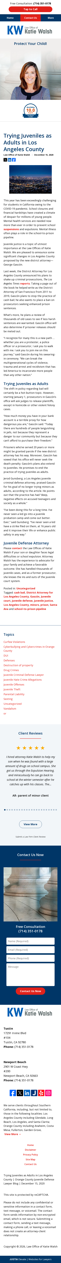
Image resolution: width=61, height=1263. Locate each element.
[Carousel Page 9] (24, 809)
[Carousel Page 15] (39, 809)
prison (44, 604)
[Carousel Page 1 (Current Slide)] (5, 809)
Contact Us (30, 17)
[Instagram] (48, 1093)
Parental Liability (14, 694)
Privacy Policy (30, 1154)
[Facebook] (13, 1093)
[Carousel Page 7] (19, 809)
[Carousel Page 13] (34, 809)
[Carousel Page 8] (22, 809)
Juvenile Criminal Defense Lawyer (24, 674)
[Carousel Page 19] (49, 809)
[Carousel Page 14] (36, 809)
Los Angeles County (16, 604)
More (51, 17)
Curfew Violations (14, 642)
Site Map (30, 1159)
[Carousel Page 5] (14, 809)
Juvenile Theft (12, 689)
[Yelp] (41, 1093)
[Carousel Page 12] (31, 809)
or (5, 713)
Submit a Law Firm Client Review (31, 836)
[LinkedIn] (27, 1093)
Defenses (9, 660)
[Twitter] (20, 1093)
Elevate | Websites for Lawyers (30, 1259)
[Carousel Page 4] (12, 809)
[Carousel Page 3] (10, 809)
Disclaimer (30, 1149)
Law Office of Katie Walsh (42, 1246)
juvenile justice (43, 600)
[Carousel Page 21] (53, 809)
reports (25, 283)
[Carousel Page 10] (27, 809)
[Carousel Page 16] (41, 809)
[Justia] (34, 1093)
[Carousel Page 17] (44, 809)
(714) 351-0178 (23, 1047)
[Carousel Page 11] (29, 809)
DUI (6, 655)
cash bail (19, 592)
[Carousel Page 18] (46, 809)
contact (17, 548)
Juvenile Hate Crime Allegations (23, 679)
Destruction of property (18, 665)
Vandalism (10, 708)
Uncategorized (25, 588)
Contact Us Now (30, 991)
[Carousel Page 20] (51, 809)
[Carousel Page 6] (17, 809)
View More (30, 824)
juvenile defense (22, 600)
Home (10, 17)
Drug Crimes (11, 670)
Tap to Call (30, 9)
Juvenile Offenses (14, 684)
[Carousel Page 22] (56, 809)
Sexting (8, 699)
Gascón (34, 596)
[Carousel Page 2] (7, 809)
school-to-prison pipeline (30, 609)
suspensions (11, 229)
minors (34, 604)
